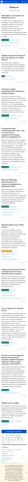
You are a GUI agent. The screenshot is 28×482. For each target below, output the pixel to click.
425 (20, 435)
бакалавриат (5, 42)
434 (6, 440)
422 (11, 435)
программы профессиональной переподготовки (11, 392)
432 (21, 438)
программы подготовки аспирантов (10, 118)
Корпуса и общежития (6, 459)
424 (17, 435)
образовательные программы (9, 295)
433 (3, 440)
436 (12, 440)
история (19, 115)
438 (18, 440)
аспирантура (13, 115)
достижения (9, 76)
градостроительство (7, 256)
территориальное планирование (9, 259)
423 (14, 435)
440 (3, 442)
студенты (12, 421)
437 (15, 440)
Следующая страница (13, 431)
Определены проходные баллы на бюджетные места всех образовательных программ (13, 271)
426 (3, 438)
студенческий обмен (7, 345)
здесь (12, 470)
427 (6, 438)
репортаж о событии (15, 40)
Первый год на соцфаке (10, 403)
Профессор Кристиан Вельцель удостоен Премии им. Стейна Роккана (13, 57)
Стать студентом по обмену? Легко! (12, 309)
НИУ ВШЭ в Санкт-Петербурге (10, 1)
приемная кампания (6, 45)
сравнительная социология (8, 79)
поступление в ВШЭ (14, 42)
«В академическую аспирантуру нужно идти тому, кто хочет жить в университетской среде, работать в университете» (13, 132)
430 (15, 438)
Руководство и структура (6, 451)
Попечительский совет (6, 457)
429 (12, 438)
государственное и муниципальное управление (11, 209)
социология (4, 424)
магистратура (13, 206)
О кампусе (4, 447)
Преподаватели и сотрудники (7, 455)
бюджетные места (6, 292)
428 (9, 438)
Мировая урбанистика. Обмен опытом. (12, 226)
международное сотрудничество (9, 254)
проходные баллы (17, 298)
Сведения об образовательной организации (11, 449)
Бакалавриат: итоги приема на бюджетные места (12, 16)
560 (8, 442)
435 (9, 440)
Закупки (3, 461)
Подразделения (4, 453)
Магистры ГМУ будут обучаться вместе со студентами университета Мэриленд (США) (11, 183)
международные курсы (7, 214)
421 (7, 435)
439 (21, 440)
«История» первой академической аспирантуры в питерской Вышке (12, 91)
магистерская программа (8, 212)
